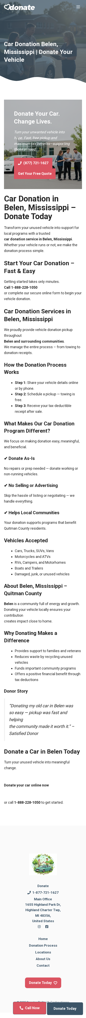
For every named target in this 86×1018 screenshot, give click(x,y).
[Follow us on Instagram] (39, 926)
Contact (43, 965)
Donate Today (65, 1008)
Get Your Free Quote (35, 173)
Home (43, 939)
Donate (43, 886)
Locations (43, 952)
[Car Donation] (19, 7)
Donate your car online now (26, 785)
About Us (43, 959)
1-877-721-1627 (45, 892)
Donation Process (43, 945)
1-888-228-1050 (24, 287)
